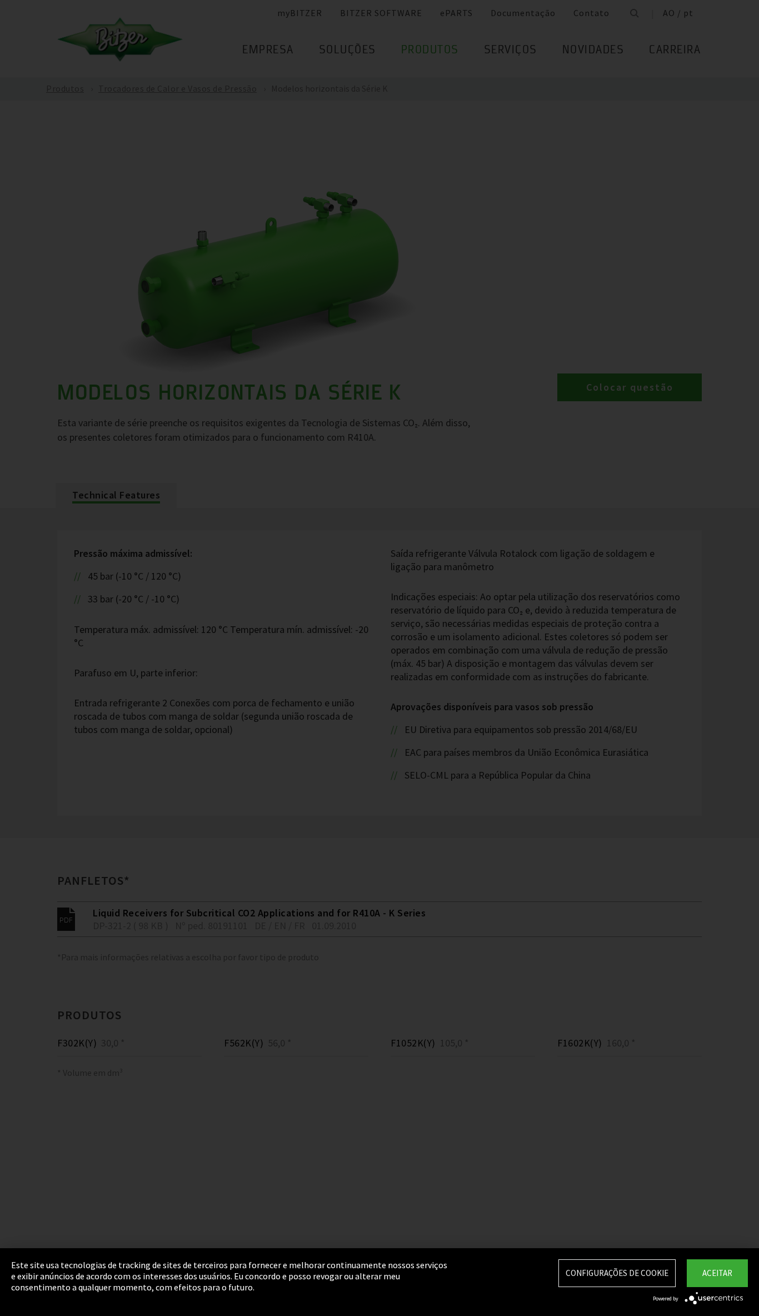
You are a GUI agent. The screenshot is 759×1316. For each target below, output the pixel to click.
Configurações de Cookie (617, 1273)
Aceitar (717, 1273)
